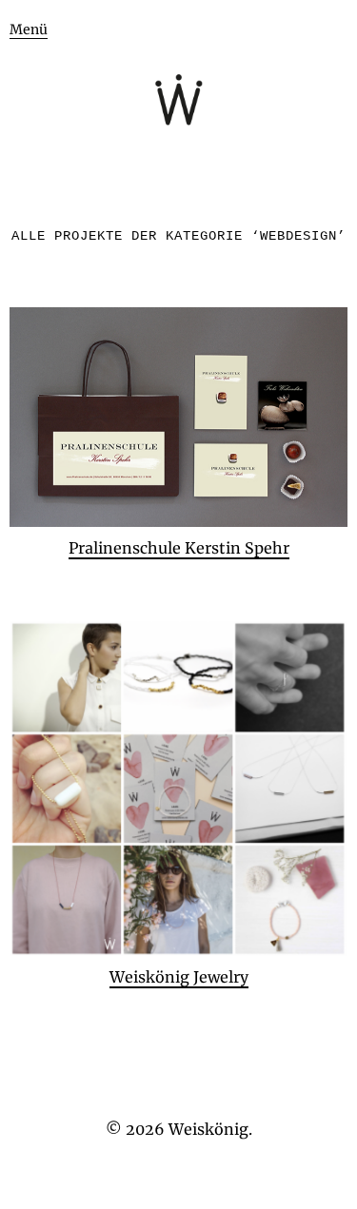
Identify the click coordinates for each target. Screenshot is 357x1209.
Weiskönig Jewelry (178, 976)
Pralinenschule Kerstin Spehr (179, 547)
